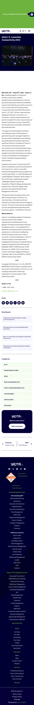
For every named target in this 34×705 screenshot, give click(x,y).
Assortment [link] (17, 501)
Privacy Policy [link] (17, 697)
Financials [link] (17, 528)
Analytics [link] (17, 525)
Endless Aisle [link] (17, 552)
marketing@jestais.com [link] (10, 291)
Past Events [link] (17, 648)
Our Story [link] (17, 632)
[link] (32, 14)
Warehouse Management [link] (17, 517)
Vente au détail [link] (9, 399)
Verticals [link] (17, 682)
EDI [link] (17, 592)
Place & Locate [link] (17, 549)
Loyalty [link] (17, 560)
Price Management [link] (17, 512)
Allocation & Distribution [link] (17, 504)
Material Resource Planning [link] (17, 579)
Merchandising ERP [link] (17, 496)
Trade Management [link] (17, 595)
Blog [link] (6, 364)
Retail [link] (6, 376)
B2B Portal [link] (17, 608)
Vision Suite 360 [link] (17, 623)
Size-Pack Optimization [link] (17, 509)
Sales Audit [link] (17, 515)
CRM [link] (17, 565)
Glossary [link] (17, 663)
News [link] (17, 655)
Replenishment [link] (17, 506)
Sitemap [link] (17, 699)
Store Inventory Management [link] (17, 546)
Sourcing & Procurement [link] (17, 576)
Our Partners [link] (17, 637)
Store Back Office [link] (17, 541)
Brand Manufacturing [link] (11, 370)
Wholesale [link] (7, 405)
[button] (20, 31)
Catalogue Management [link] (17, 589)
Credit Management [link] (17, 603)
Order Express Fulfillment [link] (17, 619)
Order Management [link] (17, 543)
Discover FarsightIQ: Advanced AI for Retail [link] (15, 14)
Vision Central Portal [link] (17, 676)
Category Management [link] (17, 523)
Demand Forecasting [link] (17, 581)
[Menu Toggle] (29, 31)
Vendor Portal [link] (17, 598)
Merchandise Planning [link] (17, 498)
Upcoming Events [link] (17, 645)
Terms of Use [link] (17, 694)
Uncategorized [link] (9, 394)
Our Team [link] (17, 634)
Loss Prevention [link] (17, 554)
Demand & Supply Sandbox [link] (17, 611)
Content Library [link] (17, 661)
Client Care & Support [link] (17, 673)
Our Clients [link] (17, 640)
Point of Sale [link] (17, 535)
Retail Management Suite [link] (12, 382)
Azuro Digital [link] (21, 702)
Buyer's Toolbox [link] (17, 520)
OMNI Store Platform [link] (17, 533)
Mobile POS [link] (17, 538)
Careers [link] (17, 643)
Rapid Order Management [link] (17, 617)
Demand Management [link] (17, 614)
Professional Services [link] (17, 671)
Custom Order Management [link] (17, 587)
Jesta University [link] (17, 679)
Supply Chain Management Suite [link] (14, 388)
